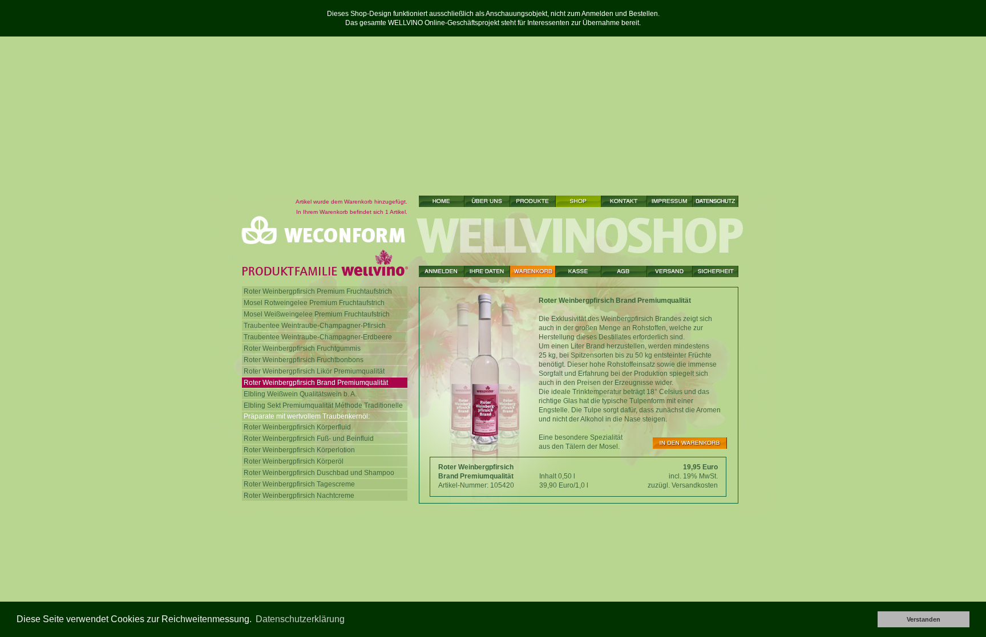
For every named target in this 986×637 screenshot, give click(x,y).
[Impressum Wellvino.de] (670, 201)
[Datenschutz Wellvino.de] (715, 201)
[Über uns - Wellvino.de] (487, 201)
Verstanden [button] (923, 619)
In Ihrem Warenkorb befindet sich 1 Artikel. (351, 212)
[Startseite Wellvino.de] (441, 201)
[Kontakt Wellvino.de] (624, 201)
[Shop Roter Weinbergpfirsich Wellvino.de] (578, 201)
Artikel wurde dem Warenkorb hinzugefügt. (351, 201)
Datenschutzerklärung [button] (300, 619)
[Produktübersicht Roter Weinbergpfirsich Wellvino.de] (533, 201)
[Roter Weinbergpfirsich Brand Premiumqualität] (690, 443)
